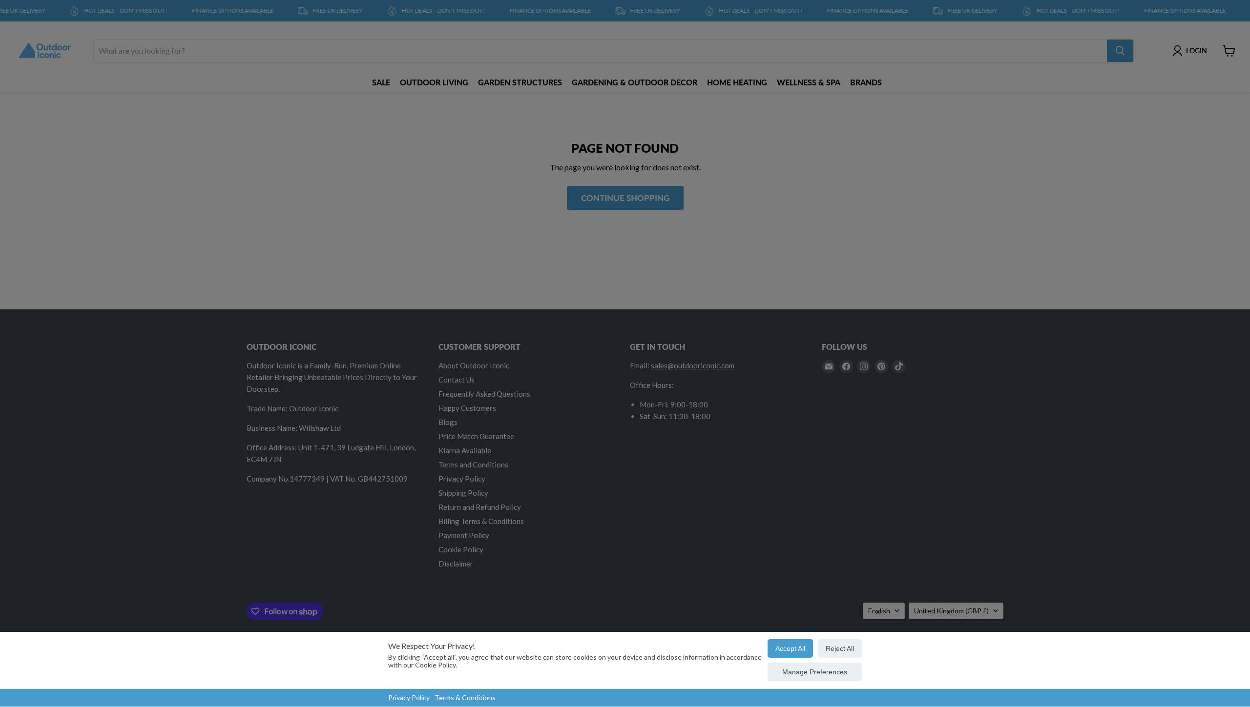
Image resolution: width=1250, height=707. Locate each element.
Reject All (840, 648)
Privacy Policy (409, 697)
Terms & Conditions (465, 697)
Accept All (790, 648)
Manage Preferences (814, 672)
